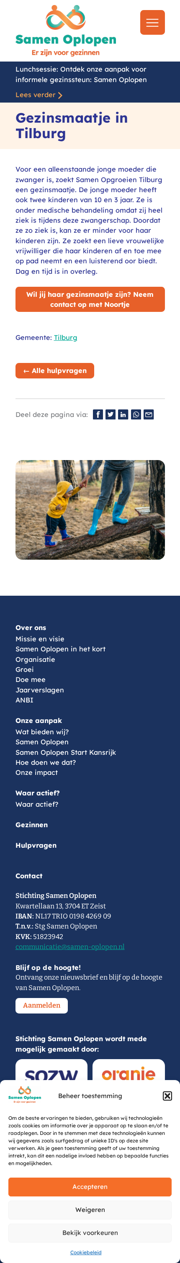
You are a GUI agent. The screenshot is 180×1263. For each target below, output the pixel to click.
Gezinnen (31, 825)
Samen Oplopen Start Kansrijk (65, 752)
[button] (167, 1096)
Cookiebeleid (86, 1252)
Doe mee (30, 679)
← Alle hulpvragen (55, 370)
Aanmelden (41, 1005)
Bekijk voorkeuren (90, 1233)
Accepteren (90, 1187)
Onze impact (36, 772)
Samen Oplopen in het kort (60, 649)
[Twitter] (110, 414)
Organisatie (35, 659)
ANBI (24, 700)
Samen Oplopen (42, 742)
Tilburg (65, 337)
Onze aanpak (38, 720)
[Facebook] (98, 414)
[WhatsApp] (136, 414)
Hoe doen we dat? (45, 762)
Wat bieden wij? (42, 732)
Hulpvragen (36, 845)
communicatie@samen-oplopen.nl (70, 947)
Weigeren (90, 1210)
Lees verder (35, 94)
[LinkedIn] (123, 414)
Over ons (30, 627)
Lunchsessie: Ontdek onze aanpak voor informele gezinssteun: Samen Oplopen (81, 74)
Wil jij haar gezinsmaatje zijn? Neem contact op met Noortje (90, 299)
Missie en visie (39, 639)
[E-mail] (149, 414)
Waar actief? (37, 793)
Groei (24, 669)
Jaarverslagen (39, 690)
